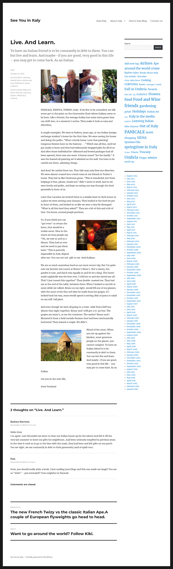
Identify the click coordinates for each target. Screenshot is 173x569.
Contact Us (156, 21)
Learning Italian (143, 121)
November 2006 (134, 326)
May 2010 (131, 238)
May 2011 (131, 227)
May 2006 (131, 344)
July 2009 (131, 255)
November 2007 (133, 295)
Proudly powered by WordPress (39, 557)
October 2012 (132, 196)
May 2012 (131, 201)
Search (127, 44)
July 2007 (131, 307)
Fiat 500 (128, 94)
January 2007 (132, 321)
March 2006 (132, 349)
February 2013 (133, 190)
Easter (142, 84)
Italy (126, 117)
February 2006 (133, 352)
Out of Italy (149, 126)
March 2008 (132, 287)
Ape (156, 63)
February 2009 (133, 264)
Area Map (101, 21)
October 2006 (132, 329)
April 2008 (131, 284)
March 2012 (132, 207)
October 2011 (132, 216)
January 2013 (132, 193)
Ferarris (13, 90)
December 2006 (133, 324)
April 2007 (131, 312)
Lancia (127, 121)
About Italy (116, 21)
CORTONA (131, 84)
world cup (129, 162)
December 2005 (133, 358)
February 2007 (133, 318)
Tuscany (145, 152)
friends (19, 93)
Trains (127, 152)
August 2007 (132, 304)
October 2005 (132, 363)
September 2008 (134, 275)
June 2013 (131, 181)
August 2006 (132, 335)
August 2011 (132, 221)
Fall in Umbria (135, 89)
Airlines (146, 63)
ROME (149, 132)
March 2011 (132, 233)
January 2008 (132, 289)
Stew (12, 70)
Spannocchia (132, 142)
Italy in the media (142, 116)
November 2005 (133, 361)
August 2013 (132, 176)
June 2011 (131, 224)
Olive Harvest (131, 126)
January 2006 (132, 355)
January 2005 (132, 389)
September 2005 (134, 366)
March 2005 (132, 383)
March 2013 (132, 187)
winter (152, 157)
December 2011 (133, 213)
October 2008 (132, 272)
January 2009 (132, 267)
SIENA (142, 138)
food (20, 90)
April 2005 (131, 380)
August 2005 (132, 369)
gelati (127, 111)
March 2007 (132, 315)
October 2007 (132, 298)
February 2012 (133, 210)
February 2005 (133, 386)
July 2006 (131, 338)
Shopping (130, 137)
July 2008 (131, 278)
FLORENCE (141, 94)
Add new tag (131, 63)
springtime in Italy (140, 147)
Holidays (139, 111)
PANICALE (19, 83)
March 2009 (132, 261)
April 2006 (131, 346)
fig (134, 95)
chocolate (142, 76)
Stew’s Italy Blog (138, 21)
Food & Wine (16, 80)
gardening (147, 106)
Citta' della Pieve (132, 80)
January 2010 (132, 244)
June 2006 (131, 341)
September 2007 (134, 301)
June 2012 (131, 199)
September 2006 (134, 332)
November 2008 (133, 270)
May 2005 (131, 378)
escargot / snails (154, 84)
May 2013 (131, 184)
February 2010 (133, 241)
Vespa (143, 157)
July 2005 (131, 372)
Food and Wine (146, 99)
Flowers (154, 94)
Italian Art (153, 111)
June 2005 (131, 375)
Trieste (134, 152)
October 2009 (132, 250)
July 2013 (130, 179)
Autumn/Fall (16, 77)
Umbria (13, 98)
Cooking (26, 77)
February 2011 (133, 235)
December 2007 (133, 292)
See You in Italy (25, 20)
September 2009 (134, 253)
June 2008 (131, 281)
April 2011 (131, 230)
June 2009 (131, 258)
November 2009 (134, 247)
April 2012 (131, 204)
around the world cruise (142, 68)
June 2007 (131, 309)
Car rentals (130, 76)
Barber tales (131, 72)
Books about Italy (149, 72)
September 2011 (133, 218)
